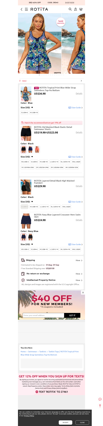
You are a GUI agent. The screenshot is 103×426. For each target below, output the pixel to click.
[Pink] (37, 149)
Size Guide (76, 107)
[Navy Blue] (23, 237)
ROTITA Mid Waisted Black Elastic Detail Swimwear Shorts (53, 128)
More (78, 260)
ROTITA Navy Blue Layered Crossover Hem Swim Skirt (57, 216)
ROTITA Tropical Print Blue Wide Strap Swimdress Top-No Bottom (55, 89)
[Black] (23, 149)
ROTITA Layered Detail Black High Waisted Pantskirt (54, 182)
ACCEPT (65, 422)
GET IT (72, 315)
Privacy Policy (29, 415)
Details (79, 93)
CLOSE (82, 422)
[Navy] (30, 149)
